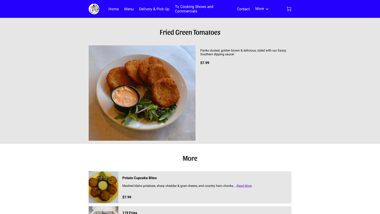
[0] (289, 9)
